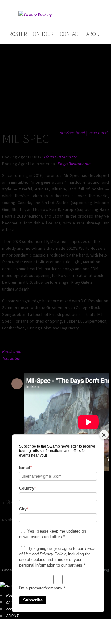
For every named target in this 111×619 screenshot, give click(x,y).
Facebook (9, 569)
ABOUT (94, 33)
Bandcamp (11, 351)
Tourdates (11, 358)
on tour (43, 33)
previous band (72, 133)
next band (98, 133)
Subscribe (33, 600)
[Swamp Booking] (55, 14)
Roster (18, 33)
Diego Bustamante (60, 157)
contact (70, 33)
